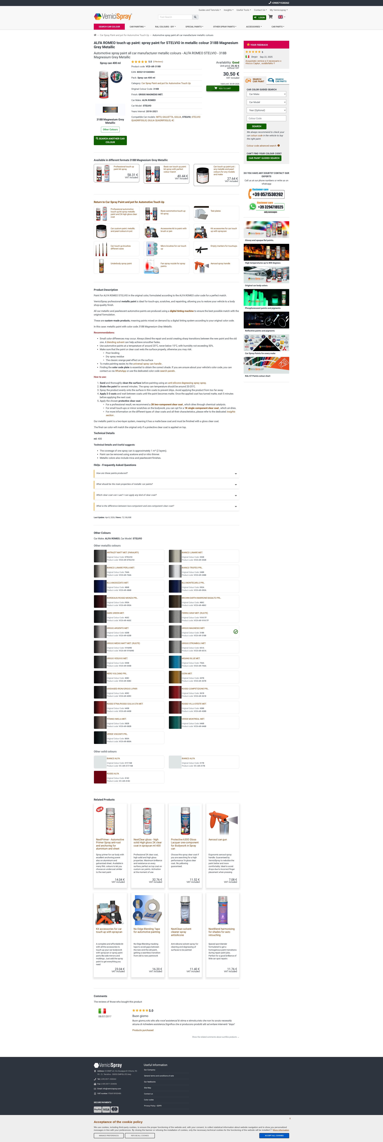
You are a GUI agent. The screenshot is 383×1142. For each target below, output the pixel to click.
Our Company (149, 1070)
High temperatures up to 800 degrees (263, 263)
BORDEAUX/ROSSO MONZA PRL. (122, 598)
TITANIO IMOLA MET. (116, 719)
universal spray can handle (147, 363)
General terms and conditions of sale (159, 1076)
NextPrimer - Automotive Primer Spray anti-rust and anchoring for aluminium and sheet (110, 844)
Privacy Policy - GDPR (152, 1106)
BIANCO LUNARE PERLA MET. (121, 567)
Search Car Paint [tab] (258, 80)
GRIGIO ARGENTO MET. (118, 628)
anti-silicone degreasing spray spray (187, 382)
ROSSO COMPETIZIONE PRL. (195, 688)
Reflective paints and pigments (260, 330)
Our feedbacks (150, 1082)
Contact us (148, 1094)
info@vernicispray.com (112, 1089)
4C (172, 120)
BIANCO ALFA (113, 758)
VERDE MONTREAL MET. (193, 719)
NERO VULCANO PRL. (117, 673)
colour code (256, 135)
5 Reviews (158, 62)
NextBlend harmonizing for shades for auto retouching (222, 932)
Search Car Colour (109, 26)
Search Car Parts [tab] (281, 80)
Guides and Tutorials (209, 10)
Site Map (147, 1088)
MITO (158, 117)
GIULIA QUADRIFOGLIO (159, 120)
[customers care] (266, 193)
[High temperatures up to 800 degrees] (266, 252)
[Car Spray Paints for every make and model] (266, 342)
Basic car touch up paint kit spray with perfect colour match (175, 169)
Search (256, 126)
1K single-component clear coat (202, 408)
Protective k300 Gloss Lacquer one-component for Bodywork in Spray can (185, 844)
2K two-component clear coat (167, 404)
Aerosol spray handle (220, 263)
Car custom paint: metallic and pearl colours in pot (123, 229)
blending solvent (116, 342)
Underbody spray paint (121, 263)
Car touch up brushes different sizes (121, 247)
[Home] (95, 35)
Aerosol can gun (218, 839)
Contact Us (259, 10)
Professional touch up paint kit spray (124, 167)
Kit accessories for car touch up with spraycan (224, 229)
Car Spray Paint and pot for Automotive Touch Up (124, 35)
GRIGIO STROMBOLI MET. (194, 643)
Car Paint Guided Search (264, 158)
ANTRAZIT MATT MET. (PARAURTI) (123, 552)
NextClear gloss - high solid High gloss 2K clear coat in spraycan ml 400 (148, 842)
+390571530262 (280, 2)
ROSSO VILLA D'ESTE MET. (194, 704)
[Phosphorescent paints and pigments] (266, 297)
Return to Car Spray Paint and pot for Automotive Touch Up (129, 202)
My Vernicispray (278, 10)
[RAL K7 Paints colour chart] (266, 365)
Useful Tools (243, 10)
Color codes (149, 1100)
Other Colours (110, 129)
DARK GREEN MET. (115, 613)
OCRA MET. (187, 673)
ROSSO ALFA (113, 773)
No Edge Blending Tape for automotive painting (147, 930)
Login (262, 17)
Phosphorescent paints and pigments (263, 308)
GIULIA (177, 117)
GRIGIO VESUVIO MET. (117, 658)
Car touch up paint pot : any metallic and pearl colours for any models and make (224, 170)
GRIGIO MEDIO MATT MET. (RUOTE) (123, 643)
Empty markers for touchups (224, 246)
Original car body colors (256, 285)
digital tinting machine (182, 311)
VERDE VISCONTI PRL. (117, 734)
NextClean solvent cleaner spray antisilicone (181, 932)
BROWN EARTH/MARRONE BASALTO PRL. (201, 598)
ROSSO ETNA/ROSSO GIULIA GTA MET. (125, 704)
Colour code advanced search (261, 145)
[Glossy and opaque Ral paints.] (266, 229)
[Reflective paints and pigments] (266, 320)
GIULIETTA (167, 117)
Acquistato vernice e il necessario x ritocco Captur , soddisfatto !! (263, 62)
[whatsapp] (266, 207)
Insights (228, 10)
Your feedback (259, 45)
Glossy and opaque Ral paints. (259, 240)
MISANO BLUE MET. (191, 658)
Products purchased (142, 1030)
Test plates (216, 211)
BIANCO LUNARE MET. (192, 552)
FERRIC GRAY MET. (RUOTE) (195, 613)
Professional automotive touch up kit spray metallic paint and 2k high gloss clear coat (124, 213)
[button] (281, 17)
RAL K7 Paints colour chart (257, 376)
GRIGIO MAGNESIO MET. (193, 628)
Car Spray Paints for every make (260, 353)
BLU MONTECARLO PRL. (193, 583)
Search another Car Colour (111, 140)
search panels (167, 370)
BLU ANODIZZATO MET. (118, 583)
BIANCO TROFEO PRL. (192, 567)
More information (281, 1130)
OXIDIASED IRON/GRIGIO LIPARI (122, 688)
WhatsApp (120, 370)
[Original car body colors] (266, 274)
